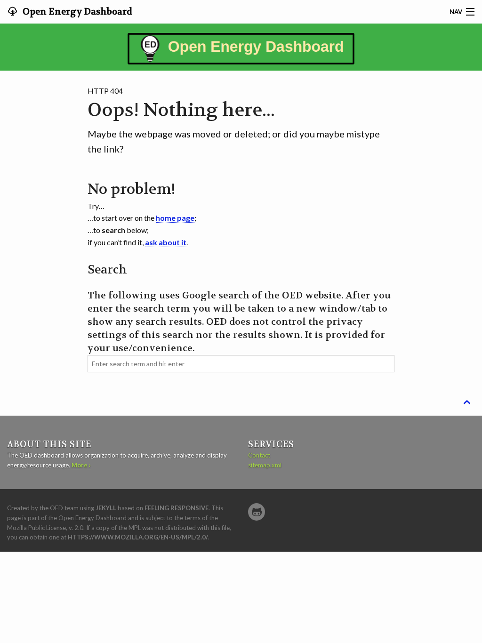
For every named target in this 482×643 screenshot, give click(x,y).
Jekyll (106, 508)
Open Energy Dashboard (76, 11)
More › (81, 465)
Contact (259, 455)
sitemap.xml (264, 465)
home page (175, 217)
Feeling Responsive (177, 508)
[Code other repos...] (256, 512)
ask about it (165, 242)
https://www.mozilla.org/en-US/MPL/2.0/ (138, 537)
